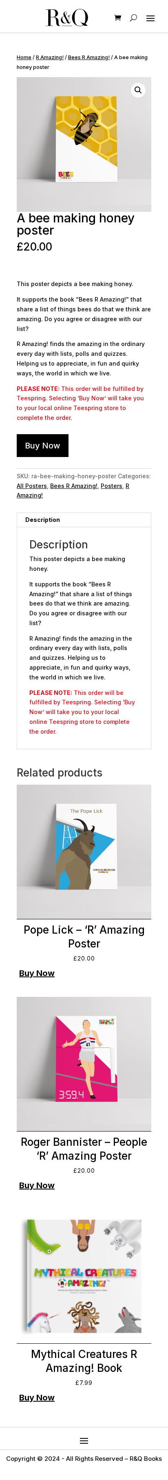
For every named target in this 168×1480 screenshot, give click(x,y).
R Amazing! (50, 57)
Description (42, 519)
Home (24, 57)
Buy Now (42, 445)
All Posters (32, 485)
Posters (111, 485)
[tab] (84, 520)
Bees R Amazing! (89, 57)
